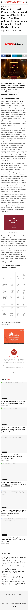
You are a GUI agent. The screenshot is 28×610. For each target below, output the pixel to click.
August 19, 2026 (5, 460)
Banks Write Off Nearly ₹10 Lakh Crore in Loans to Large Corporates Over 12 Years (13, 539)
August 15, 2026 (5, 488)
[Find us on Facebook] (11, 606)
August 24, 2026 (5, 432)
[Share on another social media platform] (24, 56)
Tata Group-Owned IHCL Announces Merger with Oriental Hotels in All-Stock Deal (14, 584)
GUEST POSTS (20, 595)
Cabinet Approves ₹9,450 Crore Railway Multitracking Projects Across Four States (11, 456)
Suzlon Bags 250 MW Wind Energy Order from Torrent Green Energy (13, 568)
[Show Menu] (1, 2)
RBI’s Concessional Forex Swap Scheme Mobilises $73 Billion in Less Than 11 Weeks (13, 580)
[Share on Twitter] (8, 56)
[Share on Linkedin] (14, 56)
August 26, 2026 (6, 405)
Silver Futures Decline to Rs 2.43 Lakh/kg (13, 565)
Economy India (5, 30)
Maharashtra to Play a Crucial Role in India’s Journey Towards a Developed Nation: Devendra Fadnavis (14, 511)
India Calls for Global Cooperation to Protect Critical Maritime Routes (14, 558)
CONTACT (14, 594)
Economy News (16, 322)
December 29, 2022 (16, 30)
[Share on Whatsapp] (19, 56)
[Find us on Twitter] (13, 606)
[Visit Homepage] (14, 2)
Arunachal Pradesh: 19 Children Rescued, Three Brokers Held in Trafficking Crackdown (13, 573)
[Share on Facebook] (3, 56)
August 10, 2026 (5, 543)
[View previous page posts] (13, 548)
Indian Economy (5, 324)
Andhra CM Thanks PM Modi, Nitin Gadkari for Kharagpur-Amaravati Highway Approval (13, 429)
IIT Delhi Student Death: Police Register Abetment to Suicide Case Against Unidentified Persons (14, 562)
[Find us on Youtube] (15, 606)
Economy (7, 6)
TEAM (19, 594)
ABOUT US (8, 594)
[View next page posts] (15, 548)
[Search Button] (26, 2)
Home (2, 6)
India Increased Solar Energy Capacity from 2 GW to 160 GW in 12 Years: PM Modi (13, 484)
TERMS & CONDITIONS (9, 595)
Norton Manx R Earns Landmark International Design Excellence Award (12, 577)
